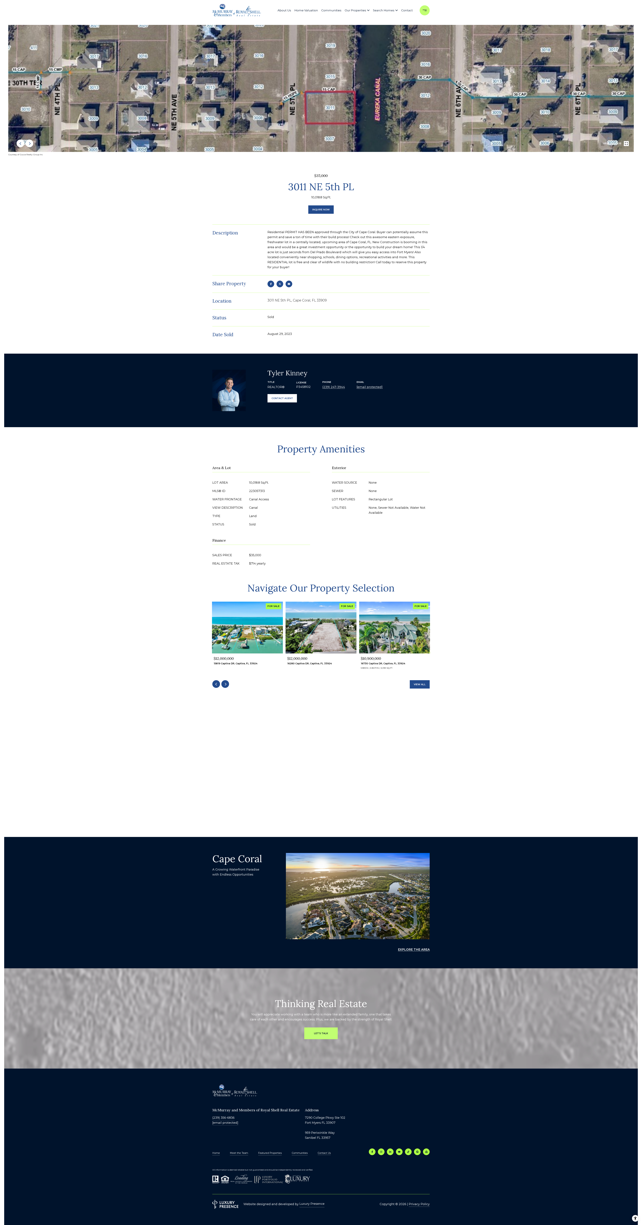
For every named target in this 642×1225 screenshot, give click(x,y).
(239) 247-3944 (333, 387)
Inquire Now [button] (321, 209)
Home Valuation (306, 10)
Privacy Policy (419, 1204)
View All (420, 684)
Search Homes (383, 10)
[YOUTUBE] (399, 1151)
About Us (284, 10)
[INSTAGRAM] (381, 1151)
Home (216, 1152)
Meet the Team (239, 1152)
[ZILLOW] (426, 1151)
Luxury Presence (312, 1204)
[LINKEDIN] (390, 1151)
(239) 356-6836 (223, 1118)
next (29, 143)
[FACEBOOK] (372, 1151)
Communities (331, 10)
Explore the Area (414, 949)
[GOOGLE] (417, 1151)
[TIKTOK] (408, 1151)
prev (20, 143)
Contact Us (324, 1153)
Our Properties (355, 10)
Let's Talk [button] (321, 1033)
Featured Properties (270, 1152)
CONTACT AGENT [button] (282, 398)
